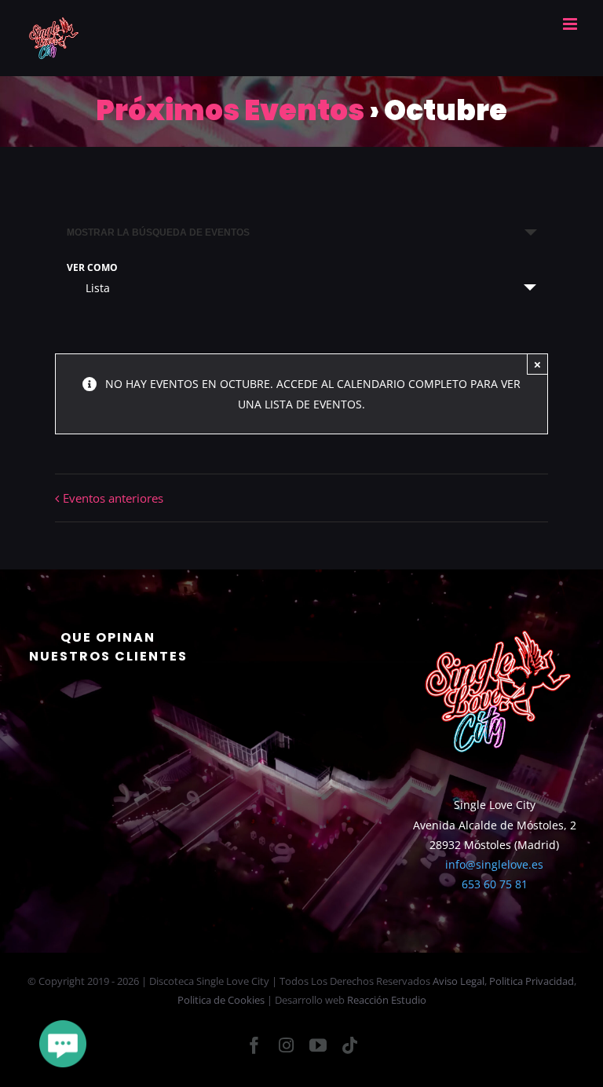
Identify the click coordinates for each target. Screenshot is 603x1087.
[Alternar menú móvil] (571, 24)
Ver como (92, 268)
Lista (98, 287)
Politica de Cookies (221, 1000)
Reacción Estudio (386, 1000)
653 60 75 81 (495, 884)
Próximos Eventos (230, 110)
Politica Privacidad (531, 981)
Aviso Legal (458, 981)
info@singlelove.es (494, 864)
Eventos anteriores (113, 498)
